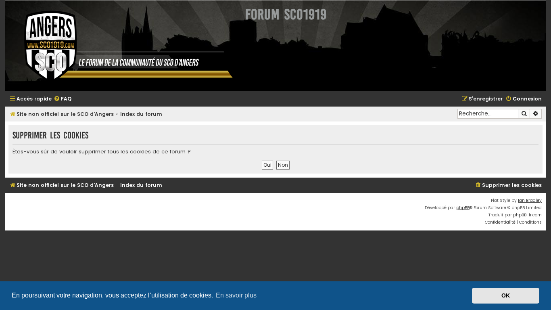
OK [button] (505, 295)
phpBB (463, 208)
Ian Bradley (530, 200)
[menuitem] (62, 99)
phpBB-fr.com (527, 215)
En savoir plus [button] (236, 295)
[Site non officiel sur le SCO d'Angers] (122, 45)
